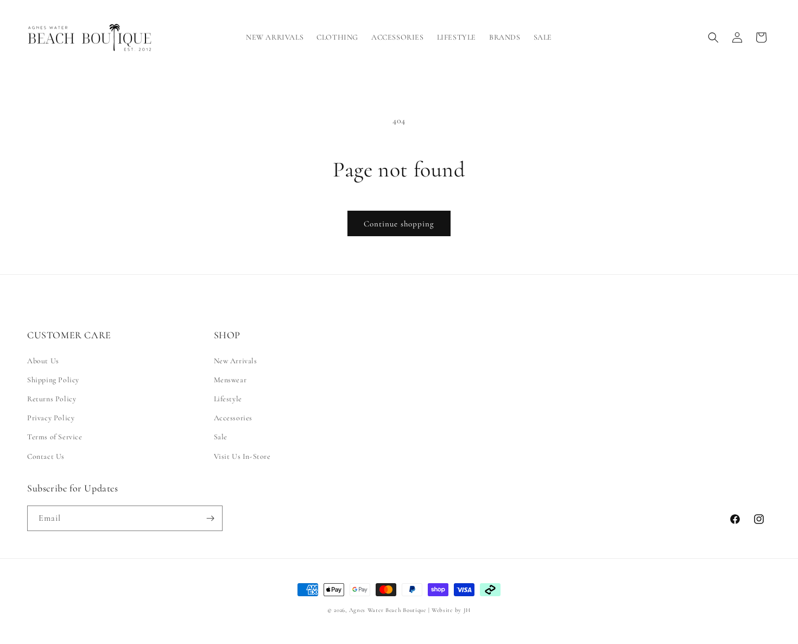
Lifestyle (228, 398)
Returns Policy (51, 398)
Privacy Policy (50, 417)
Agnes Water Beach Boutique (387, 610)
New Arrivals (235, 360)
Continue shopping (399, 224)
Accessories (233, 417)
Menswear (230, 379)
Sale (220, 436)
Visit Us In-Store (242, 456)
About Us (43, 360)
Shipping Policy (53, 379)
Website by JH (451, 610)
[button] (337, 37)
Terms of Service (55, 436)
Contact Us (46, 456)
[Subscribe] (210, 518)
